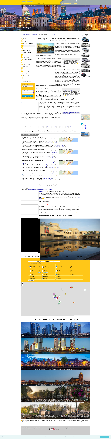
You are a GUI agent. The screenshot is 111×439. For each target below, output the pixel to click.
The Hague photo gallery (85, 137)
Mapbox (78, 315)
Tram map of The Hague (85, 129)
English (86, 27)
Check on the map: (43, 191)
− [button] (22, 285)
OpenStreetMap (82, 315)
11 (64, 126)
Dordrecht (25, 384)
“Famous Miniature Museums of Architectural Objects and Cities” (40, 189)
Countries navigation (79, 27)
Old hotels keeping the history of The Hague (70, 59)
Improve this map (87, 315)
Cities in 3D (47, 5)
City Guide (35, 5)
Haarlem (24, 368)
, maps (85, 122)
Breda (23, 416)
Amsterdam (25, 400)
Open (67, 95)
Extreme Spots (41, 5)
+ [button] (22, 283)
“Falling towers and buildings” (33, 202)
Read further (73, 212)
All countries (87, 5)
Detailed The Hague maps (85, 121)
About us (34, 433)
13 (70, 126)
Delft (23, 335)
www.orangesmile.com (25, 123)
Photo (23, 140)
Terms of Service (24, 433)
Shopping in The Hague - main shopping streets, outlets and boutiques (71, 113)
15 (76, 126)
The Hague (52, 34)
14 (73, 126)
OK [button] (104, 436)
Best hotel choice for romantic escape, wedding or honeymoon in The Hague (71, 90)
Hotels (24, 5)
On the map (52, 138)
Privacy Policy (30, 433)
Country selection (26, 34)
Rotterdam (25, 352)
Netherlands (34, 34)
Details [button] (80, 436)
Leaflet (75, 315)
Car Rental (30, 5)
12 (67, 126)
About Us (53, 5)
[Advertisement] (45, 76)
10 (60, 126)
